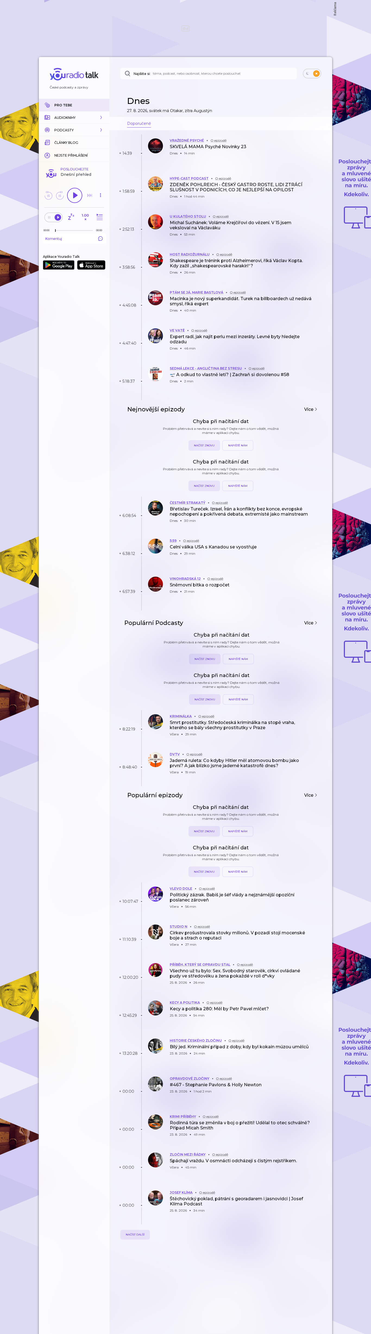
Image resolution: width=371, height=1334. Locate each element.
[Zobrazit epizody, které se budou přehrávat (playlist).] (99, 217)
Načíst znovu (204, 445)
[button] (74, 117)
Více (309, 409)
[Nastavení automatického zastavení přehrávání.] (71, 217)
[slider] (55, 230)
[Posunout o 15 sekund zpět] (48, 195)
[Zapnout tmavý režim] (312, 73)
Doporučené (139, 123)
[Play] (74, 195)
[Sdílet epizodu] (321, 152)
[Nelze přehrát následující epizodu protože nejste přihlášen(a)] (89, 195)
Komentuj (53, 239)
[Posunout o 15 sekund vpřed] (59, 195)
